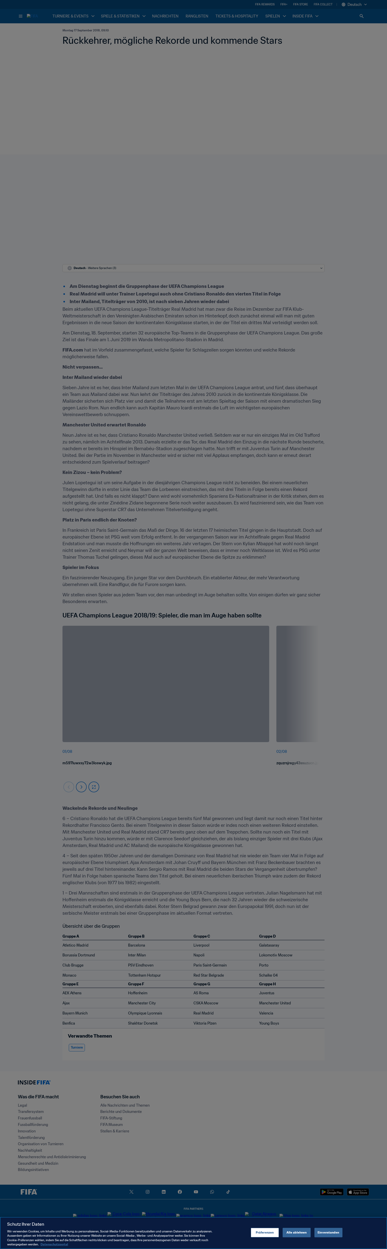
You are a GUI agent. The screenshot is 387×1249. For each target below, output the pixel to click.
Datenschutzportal (54, 1244)
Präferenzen (265, 1232)
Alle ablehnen (296, 1232)
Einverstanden (328, 1232)
